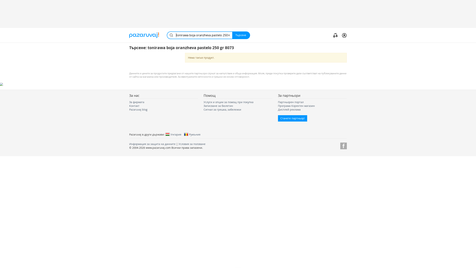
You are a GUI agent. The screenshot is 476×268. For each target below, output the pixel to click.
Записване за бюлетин (218, 106)
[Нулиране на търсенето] (229, 35)
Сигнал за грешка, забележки (222, 109)
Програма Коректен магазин (296, 106)
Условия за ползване (191, 144)
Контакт (134, 106)
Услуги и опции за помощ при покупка (228, 102)
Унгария (176, 134)
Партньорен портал (291, 102)
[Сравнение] (335, 35)
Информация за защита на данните (152, 144)
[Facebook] (343, 145)
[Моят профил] (344, 35)
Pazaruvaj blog (138, 109)
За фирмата (136, 102)
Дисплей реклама (289, 109)
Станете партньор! (292, 118)
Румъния (194, 134)
